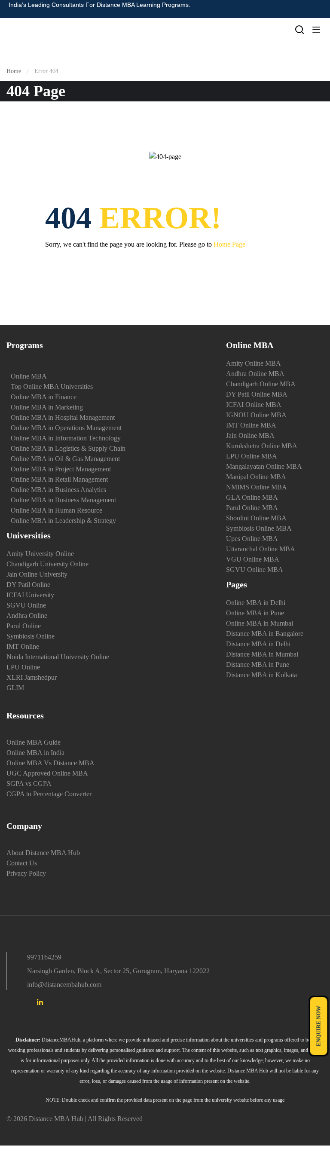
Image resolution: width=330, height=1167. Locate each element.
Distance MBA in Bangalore (264, 633)
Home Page (229, 244)
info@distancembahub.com (64, 984)
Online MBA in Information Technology (66, 438)
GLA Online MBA (252, 497)
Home (13, 71)
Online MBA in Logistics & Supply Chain (68, 448)
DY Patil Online (28, 584)
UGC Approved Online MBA (47, 773)
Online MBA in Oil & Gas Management (65, 458)
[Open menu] (317, 31)
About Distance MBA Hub (43, 852)
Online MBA (29, 376)
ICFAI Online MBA (253, 404)
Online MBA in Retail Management (59, 479)
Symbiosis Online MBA (259, 528)
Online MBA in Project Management (61, 469)
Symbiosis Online (30, 636)
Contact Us (21, 863)
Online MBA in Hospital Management (63, 417)
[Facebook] (9, 1004)
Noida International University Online (57, 656)
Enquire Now (318, 1026)
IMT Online (22, 646)
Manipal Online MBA (256, 476)
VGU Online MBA (252, 559)
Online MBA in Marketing (47, 407)
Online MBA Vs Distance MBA (50, 763)
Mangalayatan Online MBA (264, 466)
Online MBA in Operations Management (66, 427)
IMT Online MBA (251, 425)
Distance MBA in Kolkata (261, 674)
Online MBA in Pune (255, 613)
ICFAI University (30, 595)
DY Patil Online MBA (256, 394)
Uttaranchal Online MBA (260, 549)
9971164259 (44, 957)
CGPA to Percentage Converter (49, 793)
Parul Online (23, 625)
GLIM (15, 687)
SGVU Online (26, 605)
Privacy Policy (26, 873)
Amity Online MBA (253, 363)
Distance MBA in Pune (257, 664)
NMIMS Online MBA (256, 487)
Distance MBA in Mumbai (262, 654)
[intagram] (24, 1004)
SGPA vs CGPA (29, 783)
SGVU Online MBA (254, 569)
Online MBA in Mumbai (259, 623)
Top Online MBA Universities (52, 386)
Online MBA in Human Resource (56, 510)
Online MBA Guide (33, 742)
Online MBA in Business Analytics (58, 489)
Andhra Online (26, 615)
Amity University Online (40, 553)
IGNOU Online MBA (256, 415)
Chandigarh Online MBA (261, 384)
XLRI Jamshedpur (31, 677)
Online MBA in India (35, 752)
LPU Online (23, 667)
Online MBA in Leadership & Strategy (63, 520)
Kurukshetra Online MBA (261, 445)
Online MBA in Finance (43, 396)
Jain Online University (36, 574)
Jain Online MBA (250, 435)
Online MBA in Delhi (255, 602)
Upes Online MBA (252, 538)
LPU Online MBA (251, 456)
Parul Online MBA (252, 507)
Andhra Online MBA (255, 373)
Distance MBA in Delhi (258, 644)
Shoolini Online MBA (256, 518)
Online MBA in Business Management (63, 500)
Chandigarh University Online (47, 564)
